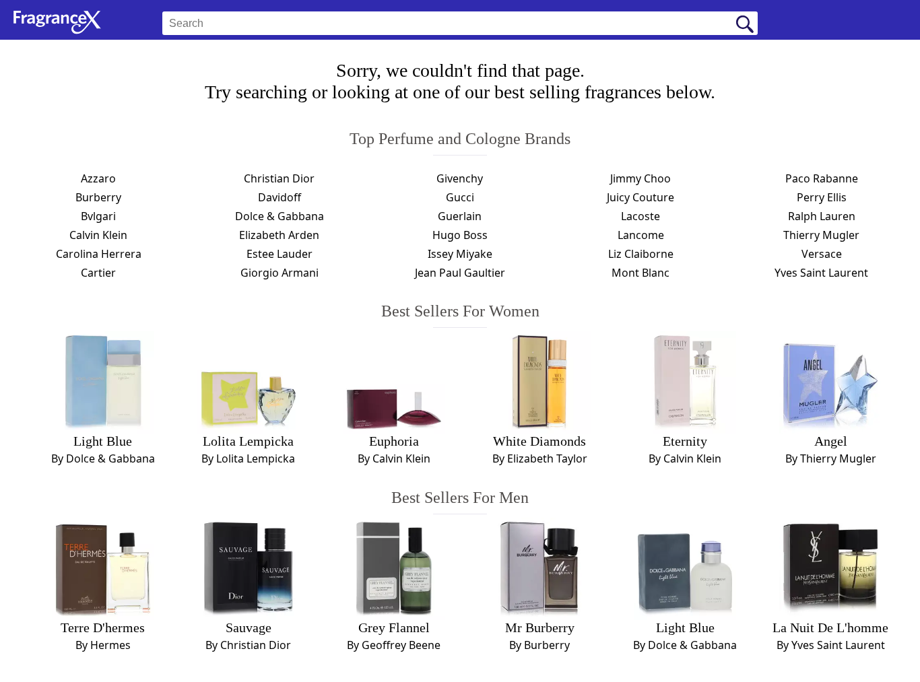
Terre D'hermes (103, 627)
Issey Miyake (460, 253)
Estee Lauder (280, 253)
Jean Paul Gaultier (460, 272)
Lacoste (640, 216)
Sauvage (248, 627)
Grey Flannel (394, 627)
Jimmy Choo (640, 178)
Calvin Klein (98, 235)
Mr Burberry (539, 627)
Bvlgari (98, 216)
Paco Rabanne (821, 178)
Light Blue (102, 441)
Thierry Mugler (821, 235)
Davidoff (279, 197)
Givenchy (459, 178)
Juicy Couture (640, 197)
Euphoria (394, 441)
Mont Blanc (640, 272)
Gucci (460, 197)
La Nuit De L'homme (830, 627)
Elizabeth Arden (279, 235)
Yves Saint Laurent (821, 272)
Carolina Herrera (98, 253)
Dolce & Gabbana (279, 216)
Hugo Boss (460, 235)
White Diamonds (539, 441)
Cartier (98, 272)
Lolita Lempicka (248, 441)
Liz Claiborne (640, 253)
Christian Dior (279, 178)
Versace (821, 253)
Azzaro (98, 178)
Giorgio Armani (279, 272)
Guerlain (460, 216)
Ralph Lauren (821, 216)
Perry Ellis (822, 197)
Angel (830, 441)
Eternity (685, 441)
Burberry (98, 197)
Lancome (641, 235)
